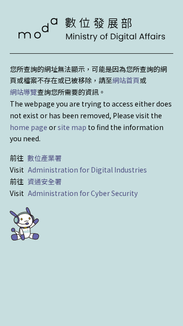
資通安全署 (44, 181)
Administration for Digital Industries (87, 169)
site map (72, 127)
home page (28, 127)
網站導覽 (23, 92)
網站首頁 (126, 80)
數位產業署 (44, 158)
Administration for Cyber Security (83, 193)
